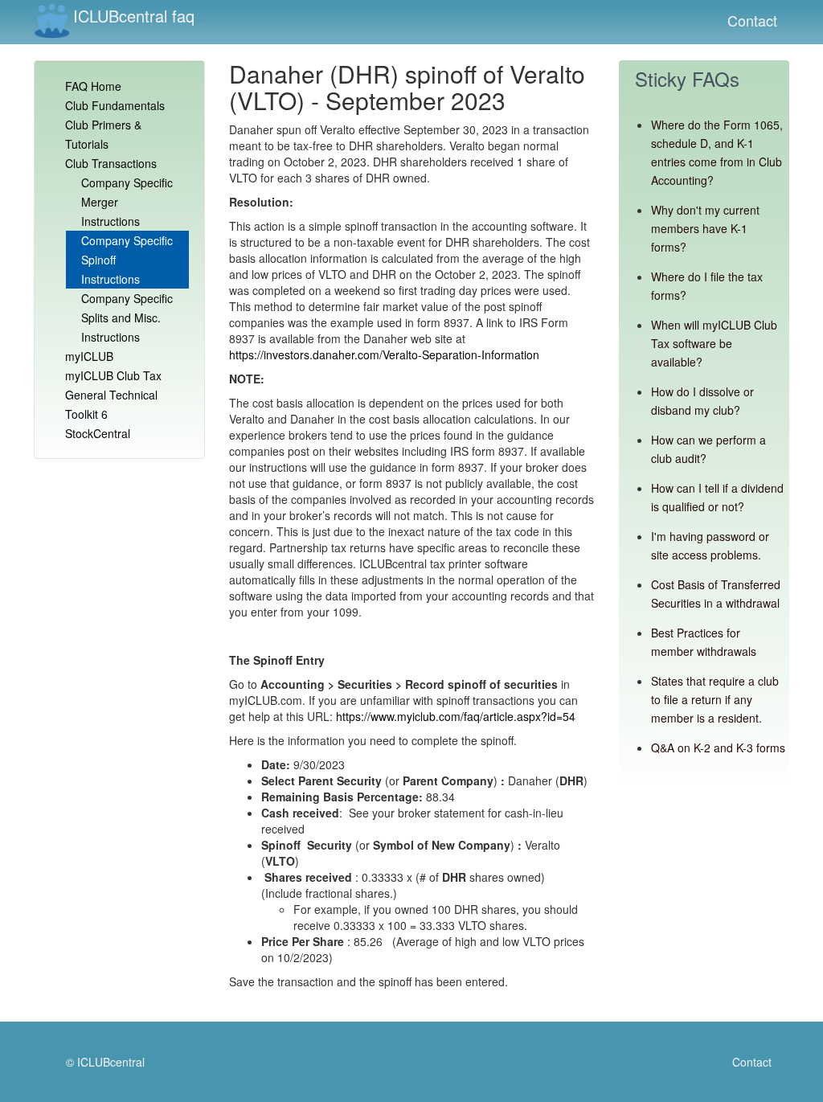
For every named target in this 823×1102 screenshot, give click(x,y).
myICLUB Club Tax (113, 375)
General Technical (111, 395)
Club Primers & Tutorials (103, 134)
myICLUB (89, 356)
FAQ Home (93, 86)
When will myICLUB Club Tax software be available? (714, 343)
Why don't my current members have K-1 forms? (705, 228)
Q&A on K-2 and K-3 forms (718, 747)
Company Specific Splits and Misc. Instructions (127, 317)
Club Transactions (111, 163)
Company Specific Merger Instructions (127, 201)
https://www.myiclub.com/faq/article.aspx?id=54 (455, 716)
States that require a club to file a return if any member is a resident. (715, 699)
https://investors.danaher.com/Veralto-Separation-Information (384, 354)
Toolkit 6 (86, 414)
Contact (752, 20)
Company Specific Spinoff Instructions (127, 259)
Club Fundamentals (115, 105)
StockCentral (97, 433)
